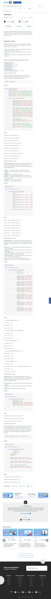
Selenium (19, 577)
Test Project (31, 577)
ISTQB (20, 583)
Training (8, 579)
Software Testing (42, 577)
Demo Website (8, 580)
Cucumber (20, 582)
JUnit (42, 580)
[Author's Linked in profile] (12, 21)
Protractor (31, 582)
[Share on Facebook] (16, 26)
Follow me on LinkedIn (24, 513)
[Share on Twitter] (18, 26)
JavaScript (31, 585)
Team (9, 582)
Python (31, 583)
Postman (19, 580)
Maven (42, 582)
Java (24, 8)
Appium (42, 579)
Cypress (31, 580)
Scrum (20, 585)
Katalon (42, 585)
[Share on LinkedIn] (20, 26)
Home (20, 8)
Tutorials (8, 577)
